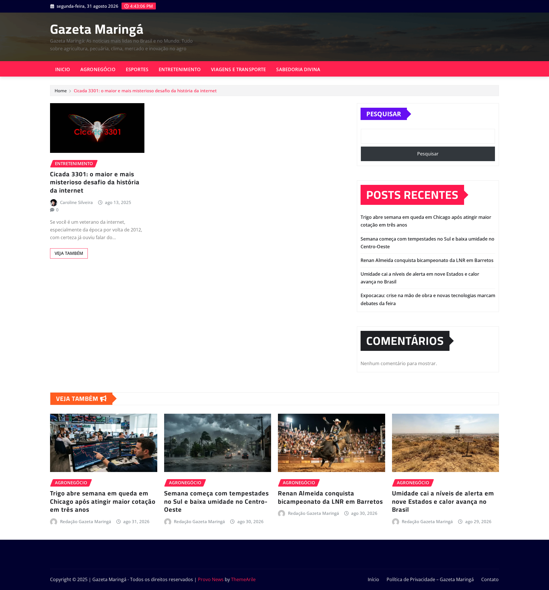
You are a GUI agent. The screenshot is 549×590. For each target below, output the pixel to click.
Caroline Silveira (76, 202)
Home (61, 90)
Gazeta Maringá (97, 29)
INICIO (62, 69)
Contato (490, 579)
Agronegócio (98, 69)
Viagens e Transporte (238, 69)
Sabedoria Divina (298, 69)
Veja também (69, 253)
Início (373, 579)
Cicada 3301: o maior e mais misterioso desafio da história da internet (145, 90)
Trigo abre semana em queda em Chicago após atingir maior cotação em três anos (103, 501)
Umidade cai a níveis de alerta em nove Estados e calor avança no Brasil (443, 501)
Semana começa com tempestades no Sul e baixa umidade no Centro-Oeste (216, 501)
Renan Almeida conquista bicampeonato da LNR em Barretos (427, 260)
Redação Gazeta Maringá (85, 521)
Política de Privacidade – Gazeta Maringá (430, 579)
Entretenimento (180, 69)
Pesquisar (383, 113)
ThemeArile (243, 579)
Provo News (211, 579)
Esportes (137, 69)
